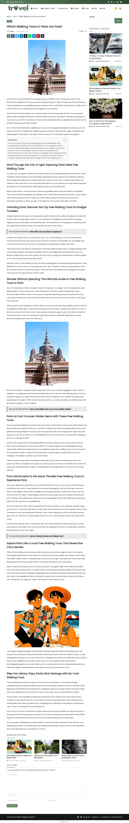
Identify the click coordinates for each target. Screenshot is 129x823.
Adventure (64, 8)
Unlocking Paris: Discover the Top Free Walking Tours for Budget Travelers (35, 146)
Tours (86, 8)
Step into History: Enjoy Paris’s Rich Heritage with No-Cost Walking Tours (35, 158)
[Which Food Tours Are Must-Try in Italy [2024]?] (46, 747)
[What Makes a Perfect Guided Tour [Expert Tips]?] (19, 747)
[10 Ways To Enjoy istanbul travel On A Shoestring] (105, 43)
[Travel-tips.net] (18, 8)
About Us (96, 817)
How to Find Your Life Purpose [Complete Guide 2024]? (102, 122)
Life (95, 8)
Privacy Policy (117, 817)
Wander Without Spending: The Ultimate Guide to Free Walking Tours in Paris (37, 148)
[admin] (8, 31)
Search (92, 17)
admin (12, 31)
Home (35, 8)
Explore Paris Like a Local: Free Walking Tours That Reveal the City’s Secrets (36, 156)
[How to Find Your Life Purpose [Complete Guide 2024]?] (105, 109)
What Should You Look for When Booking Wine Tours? (73, 757)
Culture (76, 8)
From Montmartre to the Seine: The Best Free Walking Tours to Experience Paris (38, 153)
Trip (103, 8)
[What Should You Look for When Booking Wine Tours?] (74, 747)
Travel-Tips (11, 817)
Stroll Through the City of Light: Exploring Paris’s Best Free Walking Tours (35, 143)
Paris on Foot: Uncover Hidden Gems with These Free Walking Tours (33, 151)
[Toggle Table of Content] (64, 140)
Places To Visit (49, 8)
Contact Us (106, 817)
